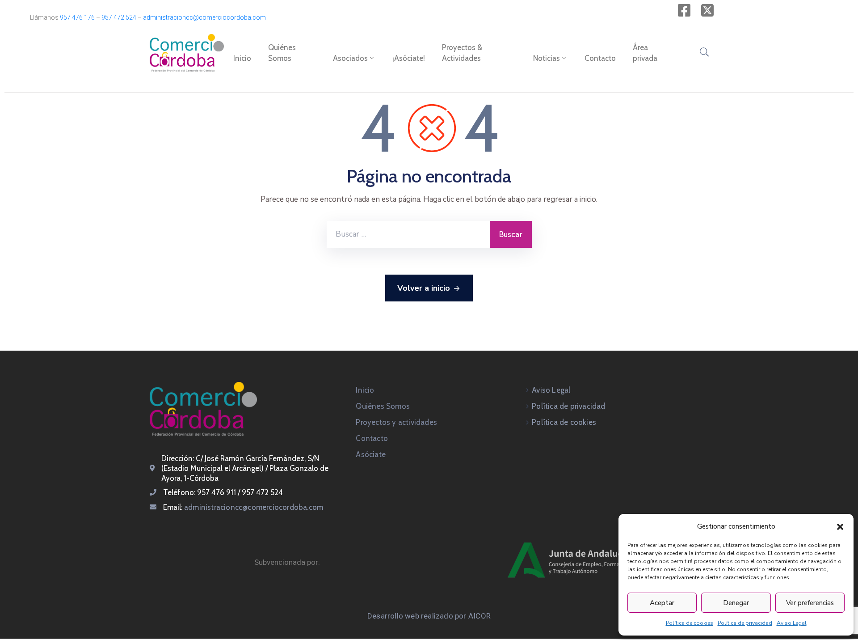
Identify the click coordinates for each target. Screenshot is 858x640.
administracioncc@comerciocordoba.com (204, 17)
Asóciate (371, 454)
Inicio (242, 58)
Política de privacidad (745, 623)
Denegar (736, 602)
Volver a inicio (423, 288)
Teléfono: (180, 492)
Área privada (645, 53)
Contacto (600, 58)
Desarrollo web (394, 615)
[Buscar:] (408, 234)
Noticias (546, 58)
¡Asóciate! (408, 58)
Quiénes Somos (282, 53)
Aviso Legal (792, 623)
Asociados (350, 58)
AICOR (479, 615)
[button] (840, 526)
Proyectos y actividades (396, 422)
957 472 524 (118, 17)
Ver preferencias (810, 602)
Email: (243, 507)
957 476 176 (77, 17)
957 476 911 (216, 492)
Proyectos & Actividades (462, 53)
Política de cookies (689, 623)
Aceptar (662, 602)
